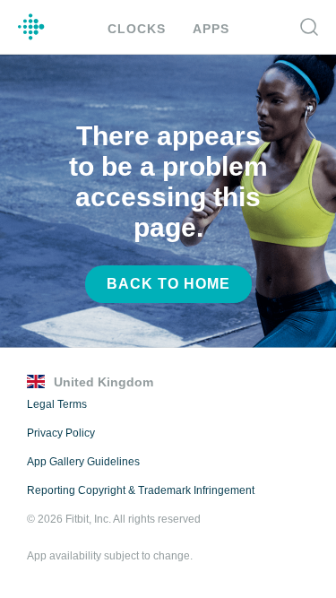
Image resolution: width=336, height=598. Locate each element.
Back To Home (168, 284)
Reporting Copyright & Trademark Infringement (140, 490)
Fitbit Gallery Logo (31, 26)
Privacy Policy (59, 433)
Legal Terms (56, 404)
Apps (207, 28)
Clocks (138, 28)
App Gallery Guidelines (83, 461)
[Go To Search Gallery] (309, 27)
